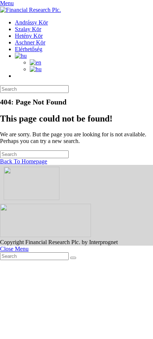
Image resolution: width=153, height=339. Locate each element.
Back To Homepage (23, 161)
